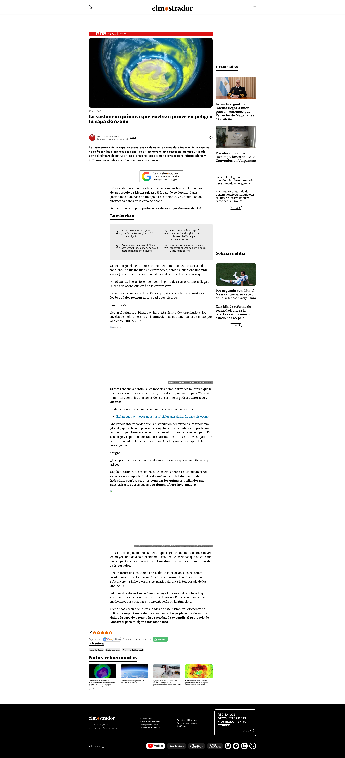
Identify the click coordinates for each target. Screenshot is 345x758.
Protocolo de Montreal (133, 650)
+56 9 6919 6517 (95, 728)
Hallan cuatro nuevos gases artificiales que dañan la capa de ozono (162, 416)
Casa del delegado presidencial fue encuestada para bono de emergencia (235, 180)
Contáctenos (182, 725)
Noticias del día (230, 253)
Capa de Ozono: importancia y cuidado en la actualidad (132, 682)
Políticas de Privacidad (150, 727)
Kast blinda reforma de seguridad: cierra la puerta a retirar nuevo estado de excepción (233, 312)
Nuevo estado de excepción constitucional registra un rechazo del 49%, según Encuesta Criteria (185, 235)
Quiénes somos (146, 718)
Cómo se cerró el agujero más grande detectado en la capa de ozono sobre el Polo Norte (196, 683)
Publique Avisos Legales (187, 722)
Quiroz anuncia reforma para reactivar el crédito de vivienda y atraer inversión (188, 247)
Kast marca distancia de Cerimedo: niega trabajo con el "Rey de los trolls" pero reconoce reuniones (235, 196)
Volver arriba (94, 746)
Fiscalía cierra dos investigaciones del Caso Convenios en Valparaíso (236, 157)
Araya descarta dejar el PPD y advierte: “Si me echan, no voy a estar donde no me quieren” (139, 247)
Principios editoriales (149, 724)
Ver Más (132, 137)
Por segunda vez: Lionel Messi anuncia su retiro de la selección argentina (236, 294)
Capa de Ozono (96, 650)
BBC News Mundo (110, 136)
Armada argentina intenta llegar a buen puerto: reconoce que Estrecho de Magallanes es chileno (235, 111)
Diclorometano (113, 650)
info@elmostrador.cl (110, 728)
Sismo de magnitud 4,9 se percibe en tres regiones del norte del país (137, 233)
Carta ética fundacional (150, 721)
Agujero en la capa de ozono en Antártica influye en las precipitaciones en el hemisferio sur (166, 683)
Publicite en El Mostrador (187, 719)
